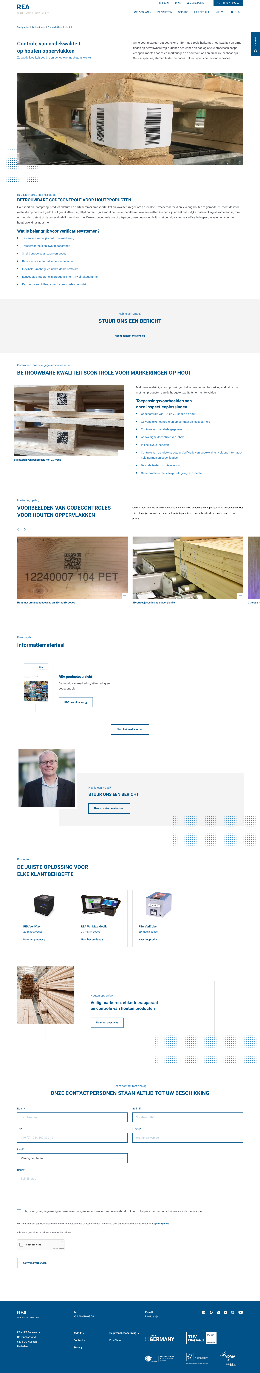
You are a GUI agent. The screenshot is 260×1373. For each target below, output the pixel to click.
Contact (78, 1340)
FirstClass (115, 1340)
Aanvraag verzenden (35, 1262)
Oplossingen (38, 27)
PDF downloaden (74, 702)
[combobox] (72, 1158)
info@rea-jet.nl (153, 1316)
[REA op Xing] (225, 1312)
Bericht (21, 1170)
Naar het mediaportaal (130, 729)
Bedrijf (136, 1108)
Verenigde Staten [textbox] (32, 1158)
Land (20, 1149)
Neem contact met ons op (130, 335)
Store (77, 1347)
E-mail (136, 1129)
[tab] (118, 614)
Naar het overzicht (107, 1022)
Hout (67, 27)
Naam (20, 1108)
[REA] (33, 9)
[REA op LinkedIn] (203, 1312)
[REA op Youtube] (240, 1312)
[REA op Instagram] (232, 1312)
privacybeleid (162, 1223)
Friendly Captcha (58, 1249)
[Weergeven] (69, 420)
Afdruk (78, 1333)
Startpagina (23, 27)
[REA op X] (218, 1312)
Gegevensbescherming (122, 1333)
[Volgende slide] (25, 529)
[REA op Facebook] (211, 1312)
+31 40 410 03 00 (84, 1316)
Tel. (19, 1129)
